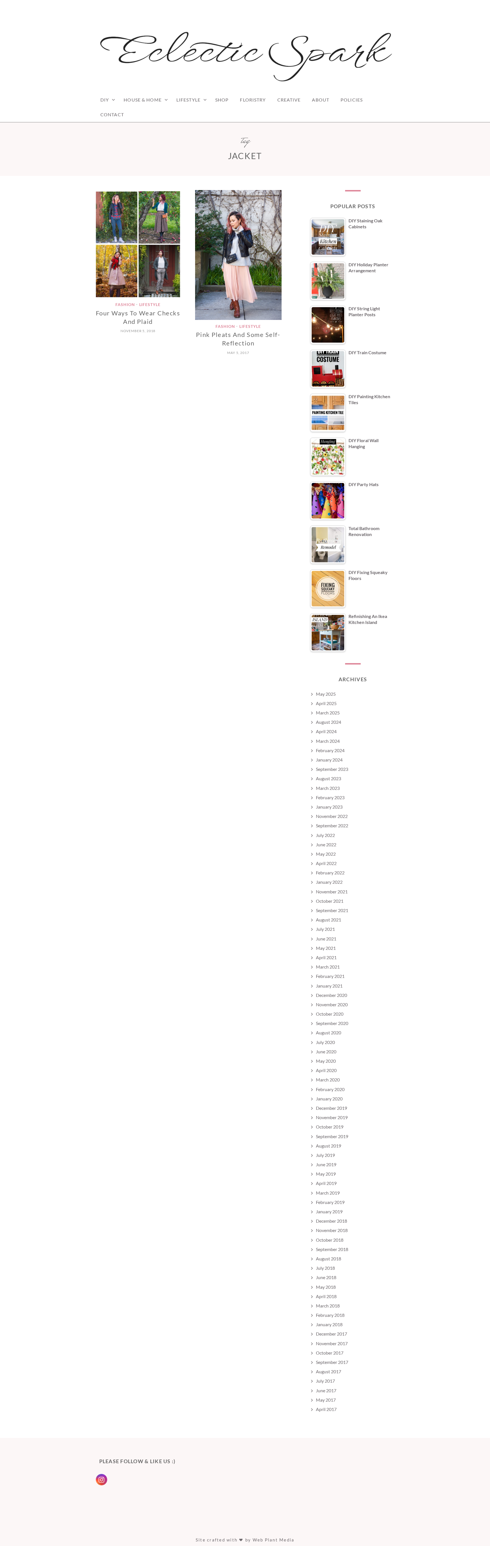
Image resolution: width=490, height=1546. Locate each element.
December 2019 (331, 1108)
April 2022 (326, 863)
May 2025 (326, 694)
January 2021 (329, 985)
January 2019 (329, 1211)
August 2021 (328, 919)
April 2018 (326, 1296)
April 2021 (326, 957)
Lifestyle (188, 99)
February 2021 (330, 976)
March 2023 (328, 788)
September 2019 (332, 1136)
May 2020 (326, 1061)
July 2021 (325, 929)
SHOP (222, 99)
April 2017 (326, 1409)
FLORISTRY (253, 99)
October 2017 (329, 1352)
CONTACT (112, 114)
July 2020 (325, 1042)
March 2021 (328, 966)
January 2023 (329, 806)
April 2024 (326, 731)
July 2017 (325, 1380)
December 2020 (331, 995)
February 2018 (330, 1315)
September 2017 (332, 1362)
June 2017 (326, 1390)
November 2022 (332, 816)
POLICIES (352, 99)
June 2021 (326, 938)
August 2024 (328, 722)
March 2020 (328, 1079)
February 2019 (330, 1202)
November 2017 (332, 1343)
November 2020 (332, 1004)
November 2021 (332, 891)
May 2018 (326, 1287)
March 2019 (328, 1192)
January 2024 (329, 759)
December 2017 (331, 1333)
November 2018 (332, 1230)
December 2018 (331, 1221)
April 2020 (326, 1070)
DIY (104, 99)
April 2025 (326, 703)
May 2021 (326, 948)
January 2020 (329, 1098)
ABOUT (320, 99)
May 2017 (326, 1399)
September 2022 (332, 825)
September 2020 (332, 1023)
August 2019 (328, 1145)
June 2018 (326, 1277)
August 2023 (328, 778)
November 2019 (332, 1117)
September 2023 (332, 769)
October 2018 (329, 1240)
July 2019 (325, 1155)
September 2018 (332, 1249)
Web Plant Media (274, 1539)
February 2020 (330, 1089)
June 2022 (326, 844)
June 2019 (326, 1164)
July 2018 (325, 1268)
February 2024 (330, 750)
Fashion (125, 304)
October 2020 (329, 1013)
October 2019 (329, 1126)
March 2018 (328, 1305)
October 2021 (329, 901)
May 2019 (326, 1173)
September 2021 (332, 910)
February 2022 (330, 872)
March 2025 (328, 712)
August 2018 (328, 1258)
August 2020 (328, 1032)
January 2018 (329, 1324)
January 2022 (329, 882)
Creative (289, 99)
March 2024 (328, 741)
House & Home (142, 99)
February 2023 (330, 797)
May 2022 (326, 854)
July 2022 (325, 835)
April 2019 (326, 1183)
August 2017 (328, 1371)
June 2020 (326, 1051)
